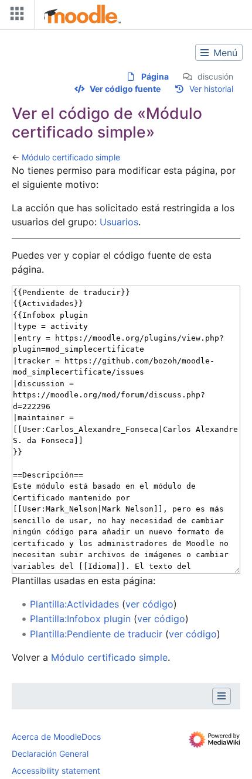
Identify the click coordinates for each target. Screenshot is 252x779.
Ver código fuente (125, 89)
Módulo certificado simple (71, 157)
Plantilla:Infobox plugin (80, 618)
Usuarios (119, 222)
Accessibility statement (56, 770)
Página (155, 76)
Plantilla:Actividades (74, 604)
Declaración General (50, 754)
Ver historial (211, 89)
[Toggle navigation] (14, 16)
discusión (215, 76)
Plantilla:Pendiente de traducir (96, 634)
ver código (149, 604)
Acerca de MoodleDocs (56, 737)
